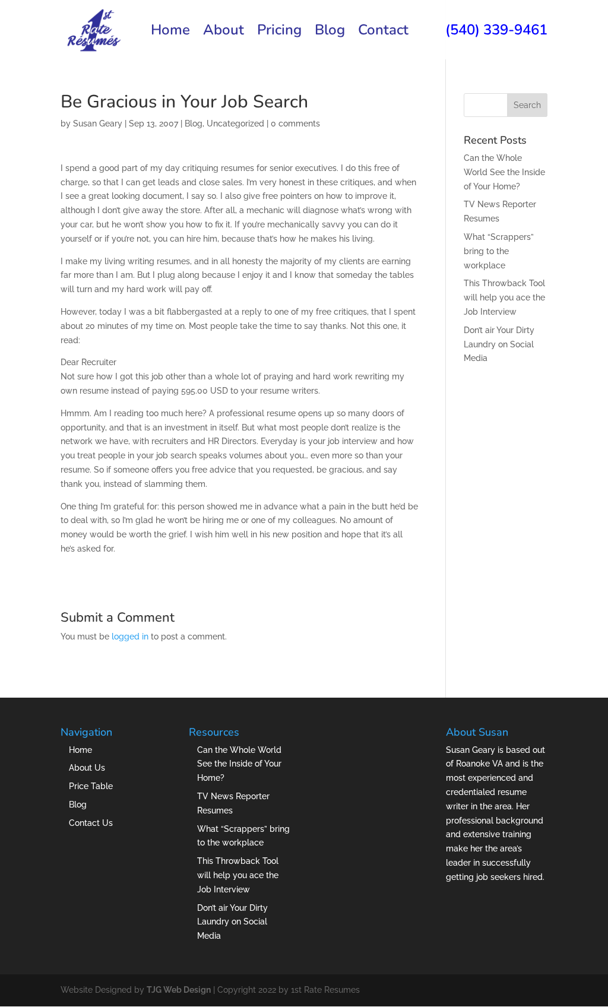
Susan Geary (97, 123)
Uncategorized (235, 123)
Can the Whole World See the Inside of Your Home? (504, 172)
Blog (330, 32)
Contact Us (91, 823)
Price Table (91, 786)
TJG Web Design (179, 990)
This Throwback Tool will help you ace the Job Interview (504, 297)
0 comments (295, 123)
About (223, 32)
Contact (383, 32)
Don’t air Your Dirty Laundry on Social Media (499, 344)
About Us (87, 767)
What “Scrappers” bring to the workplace (499, 251)
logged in (130, 636)
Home (170, 32)
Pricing (279, 32)
